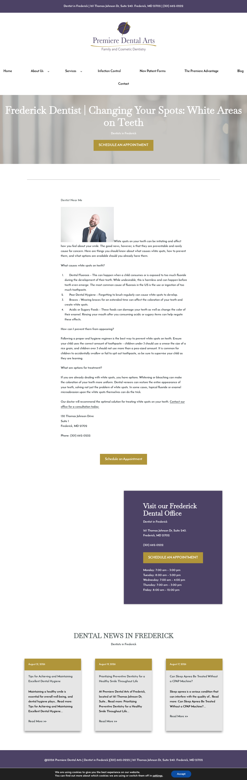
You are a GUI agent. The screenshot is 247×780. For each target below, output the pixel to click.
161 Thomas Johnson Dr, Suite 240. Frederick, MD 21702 (125, 6)
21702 (166, 535)
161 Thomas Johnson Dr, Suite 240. (165, 530)
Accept (181, 774)
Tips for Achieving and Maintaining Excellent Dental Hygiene (50, 679)
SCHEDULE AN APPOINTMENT (123, 145)
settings (157, 775)
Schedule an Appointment (123, 459)
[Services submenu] (81, 71)
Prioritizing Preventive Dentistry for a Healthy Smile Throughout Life (122, 679)
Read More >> (37, 721)
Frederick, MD (152, 535)
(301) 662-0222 (173, 6)
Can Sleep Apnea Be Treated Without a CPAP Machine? (194, 679)
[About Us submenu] (48, 71)
